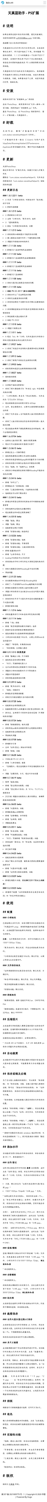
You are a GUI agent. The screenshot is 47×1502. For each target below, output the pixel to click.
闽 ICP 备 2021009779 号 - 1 (12, 1494)
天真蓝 (11, 1484)
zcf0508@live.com (24, 38)
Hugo (29, 1497)
